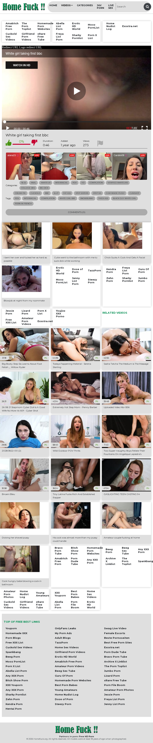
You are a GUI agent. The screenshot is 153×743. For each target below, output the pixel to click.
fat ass (67, 193)
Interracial (61, 182)
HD (83, 182)
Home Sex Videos (67, 647)
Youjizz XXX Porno (60, 313)
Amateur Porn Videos (69, 666)
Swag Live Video (115, 628)
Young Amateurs (66, 690)
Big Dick (44, 188)
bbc (47, 193)
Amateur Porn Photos (119, 690)
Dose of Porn (64, 699)
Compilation (96, 182)
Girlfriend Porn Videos (70, 652)
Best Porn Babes (66, 685)
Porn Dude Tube (115, 652)
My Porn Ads (63, 633)
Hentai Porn (14, 708)
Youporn (11, 628)
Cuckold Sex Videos (19, 647)
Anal (33, 182)
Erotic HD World (65, 656)
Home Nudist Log (66, 694)
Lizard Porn (112, 675)
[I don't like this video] (34, 143)
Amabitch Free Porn (68, 661)
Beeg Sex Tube (65, 671)
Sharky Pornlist (16, 694)
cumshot (134, 193)
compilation (48, 198)
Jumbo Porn (112, 671)
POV (75, 182)
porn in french (23, 203)
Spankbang (13, 652)
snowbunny (86, 198)
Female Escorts (114, 633)
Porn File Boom (114, 685)
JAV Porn (100, 6)
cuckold (35, 193)
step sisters (82, 193)
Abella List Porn (16, 671)
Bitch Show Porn (17, 680)
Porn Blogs (13, 638)
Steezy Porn (63, 704)
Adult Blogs (63, 638)
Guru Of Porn (64, 675)
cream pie (20, 193)
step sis (97, 193)
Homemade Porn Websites (73, 680)
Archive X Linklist (115, 661)
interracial (30, 198)
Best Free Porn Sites (118, 642)
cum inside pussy (115, 193)
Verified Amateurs (118, 182)
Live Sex (111, 6)
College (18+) (28, 188)
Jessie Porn (112, 694)
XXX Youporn (14, 685)
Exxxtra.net (111, 647)
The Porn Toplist (115, 666)
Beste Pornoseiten (116, 638)
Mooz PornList (15, 661)
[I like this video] (9, 143)
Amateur (45, 182)
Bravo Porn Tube (115, 656)
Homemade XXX (16, 633)
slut (56, 193)
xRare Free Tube (115, 680)
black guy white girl (124, 198)
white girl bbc (67, 198)
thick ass (103, 198)
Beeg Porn (13, 656)
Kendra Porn (14, 704)
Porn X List (13, 666)
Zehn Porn (13, 699)
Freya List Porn (114, 699)
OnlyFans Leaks (65, 628)
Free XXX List (14, 642)
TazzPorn (61, 642)
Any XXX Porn (15, 675)
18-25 (23, 182)
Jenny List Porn (114, 704)
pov (17, 198)
